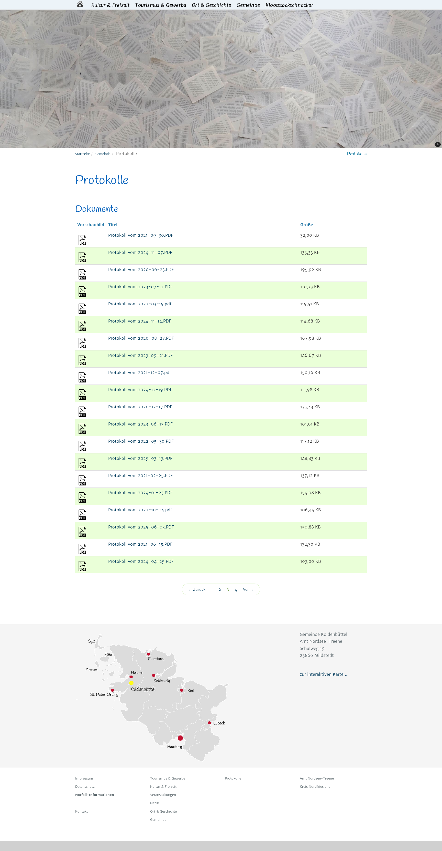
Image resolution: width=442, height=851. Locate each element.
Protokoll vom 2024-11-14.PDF (139, 321)
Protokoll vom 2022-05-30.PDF (140, 441)
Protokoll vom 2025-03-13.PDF (140, 458)
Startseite (82, 154)
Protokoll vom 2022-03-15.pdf (139, 303)
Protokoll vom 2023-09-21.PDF (140, 355)
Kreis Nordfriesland (315, 786)
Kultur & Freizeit (110, 5)
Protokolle (233, 778)
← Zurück (197, 589)
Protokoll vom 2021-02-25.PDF (140, 475)
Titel (112, 224)
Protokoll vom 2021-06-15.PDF (140, 544)
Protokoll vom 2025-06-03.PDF (141, 527)
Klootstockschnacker (289, 5)
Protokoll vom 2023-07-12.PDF (140, 286)
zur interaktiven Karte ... (324, 674)
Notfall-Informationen (94, 795)
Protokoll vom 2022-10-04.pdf (140, 509)
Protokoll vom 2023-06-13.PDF (140, 424)
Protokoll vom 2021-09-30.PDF (140, 235)
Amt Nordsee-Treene (317, 778)
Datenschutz (85, 786)
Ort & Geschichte (211, 5)
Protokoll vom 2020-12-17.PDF (140, 406)
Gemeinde (248, 5)
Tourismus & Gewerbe (160, 5)
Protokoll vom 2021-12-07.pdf (139, 372)
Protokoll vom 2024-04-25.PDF (140, 561)
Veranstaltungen (163, 795)
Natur (154, 803)
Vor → (248, 589)
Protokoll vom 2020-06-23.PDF (141, 269)
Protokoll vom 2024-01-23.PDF (140, 492)
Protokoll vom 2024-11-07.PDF (140, 252)
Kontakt (81, 811)
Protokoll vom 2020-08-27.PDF (141, 338)
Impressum (84, 778)
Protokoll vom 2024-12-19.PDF (140, 389)
